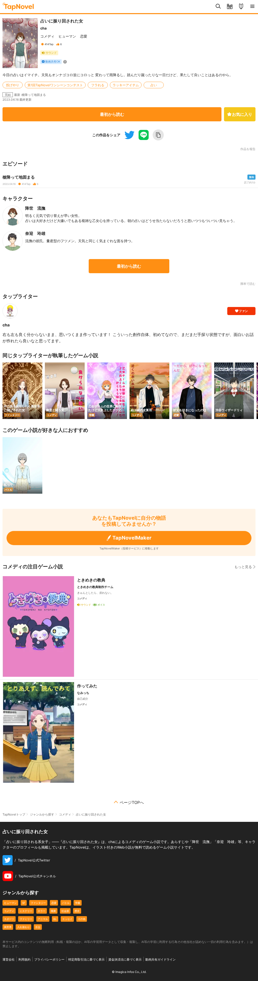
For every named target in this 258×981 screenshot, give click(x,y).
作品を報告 (247, 149)
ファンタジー (38, 902)
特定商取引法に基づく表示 (86, 959)
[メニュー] (252, 6)
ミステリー (26, 910)
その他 (81, 918)
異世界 (8, 927)
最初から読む (112, 114)
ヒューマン (67, 36)
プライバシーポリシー (49, 959)
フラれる (97, 85)
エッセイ (67, 918)
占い (153, 85)
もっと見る (243, 567)
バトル (66, 902)
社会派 (65, 910)
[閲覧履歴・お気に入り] (229, 6)
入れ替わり (23, 927)
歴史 (77, 910)
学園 (77, 902)
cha (43, 28)
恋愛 (83, 36)
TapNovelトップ (14, 814)
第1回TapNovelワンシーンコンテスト (55, 85)
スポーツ (9, 918)
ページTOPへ (132, 802)
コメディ (47, 36)
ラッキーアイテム (126, 85)
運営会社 (9, 959)
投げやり (12, 85)
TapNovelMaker (131, 538)
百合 (37, 927)
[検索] (218, 6)
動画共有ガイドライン (160, 959)
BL (55, 918)
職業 (53, 910)
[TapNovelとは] (241, 6)
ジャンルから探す (42, 814)
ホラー (41, 910)
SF (23, 902)
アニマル (43, 918)
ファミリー (26, 918)
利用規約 (24, 959)
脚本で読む (247, 284)
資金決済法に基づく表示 (125, 959)
